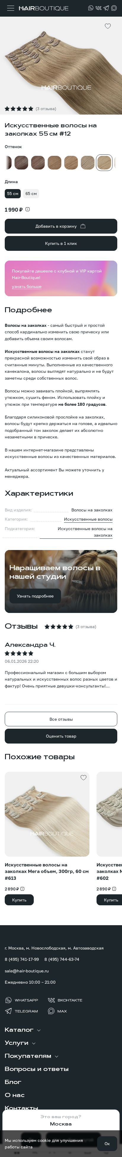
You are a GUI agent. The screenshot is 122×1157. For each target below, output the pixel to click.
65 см (31, 193)
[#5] (38, 162)
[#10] (87, 162)
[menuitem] (61, 1030)
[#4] (21, 162)
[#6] (54, 162)
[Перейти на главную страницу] (43, 8)
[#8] (71, 162)
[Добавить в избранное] (108, 26)
